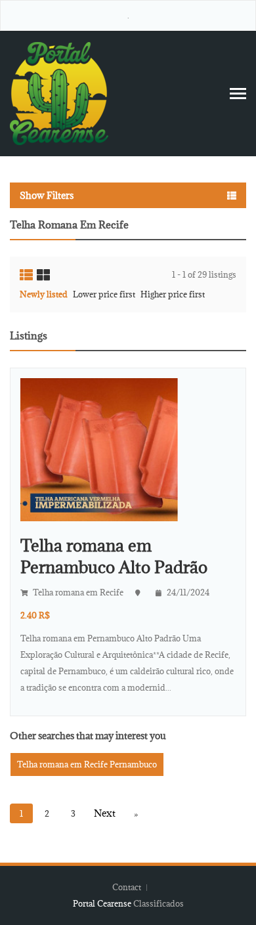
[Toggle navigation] (238, 93)
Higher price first (172, 294)
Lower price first (104, 294)
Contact (127, 887)
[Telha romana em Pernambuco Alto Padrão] (99, 448)
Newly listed (44, 294)
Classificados (158, 903)
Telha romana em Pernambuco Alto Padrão (113, 556)
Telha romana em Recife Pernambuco (87, 764)
